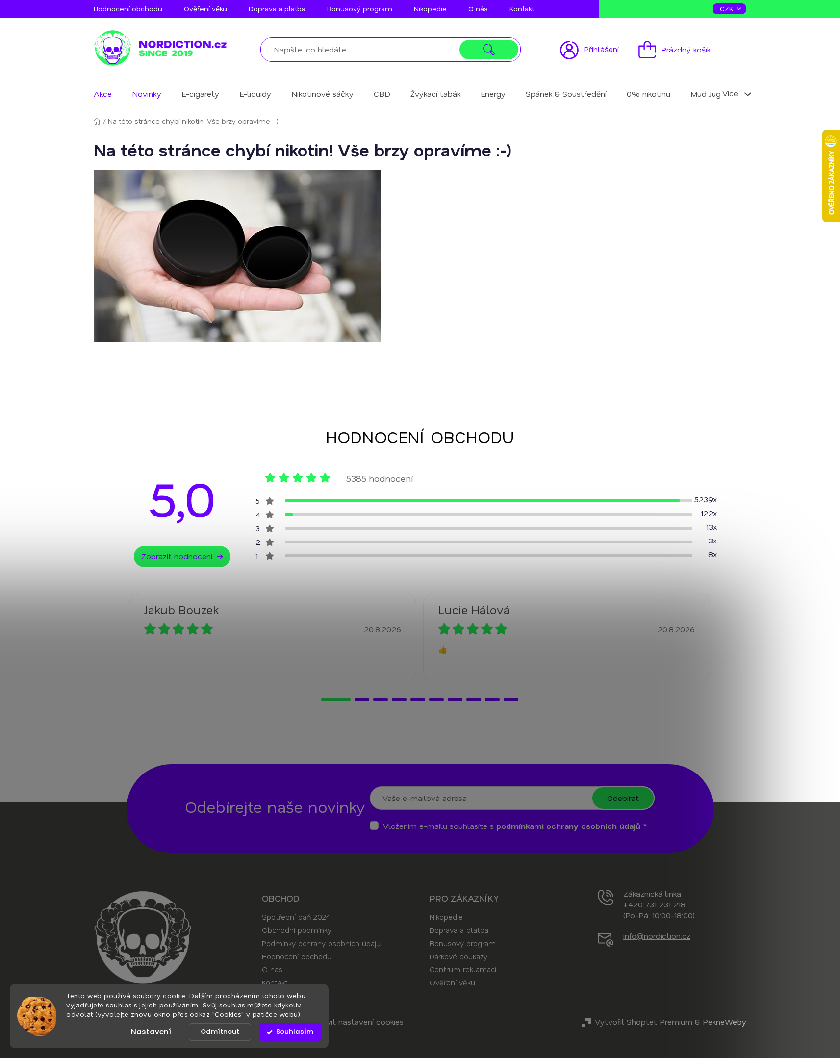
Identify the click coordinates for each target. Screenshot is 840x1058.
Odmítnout (220, 1031)
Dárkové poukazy (458, 956)
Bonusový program (359, 8)
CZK (728, 8)
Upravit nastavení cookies (356, 1021)
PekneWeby (724, 1021)
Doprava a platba (277, 8)
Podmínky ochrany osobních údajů (321, 943)
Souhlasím (294, 1031)
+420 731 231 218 (654, 904)
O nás (478, 8)
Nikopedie (430, 8)
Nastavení (151, 1032)
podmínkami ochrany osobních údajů (568, 826)
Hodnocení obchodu (128, 8)
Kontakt (521, 8)
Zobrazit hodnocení (176, 556)
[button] (336, 699)
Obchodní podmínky (296, 930)
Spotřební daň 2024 (296, 917)
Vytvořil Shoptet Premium (643, 1021)
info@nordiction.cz (656, 935)
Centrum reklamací (463, 969)
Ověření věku (205, 8)
